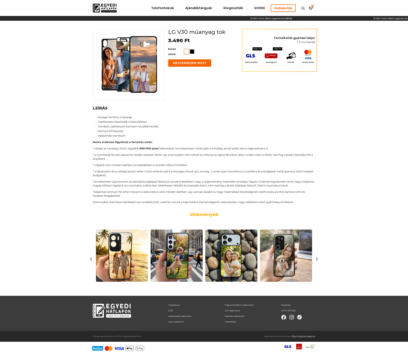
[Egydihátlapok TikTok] (299, 317)
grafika (287, 336)
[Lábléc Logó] (112, 310)
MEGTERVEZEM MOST (190, 63)
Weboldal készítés (272, 336)
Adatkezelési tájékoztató (179, 316)
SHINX (259, 8)
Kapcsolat (286, 305)
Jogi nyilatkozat (176, 322)
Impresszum (174, 305)
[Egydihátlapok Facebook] (283, 317)
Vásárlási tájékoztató (234, 316)
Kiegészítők (233, 8)
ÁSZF (170, 310)
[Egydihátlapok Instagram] (291, 317)
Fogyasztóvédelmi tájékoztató (239, 305)
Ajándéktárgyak (198, 8)
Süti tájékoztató (232, 310)
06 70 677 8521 (288, 310)
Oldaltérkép (230, 322)
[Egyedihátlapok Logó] (105, 7)
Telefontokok (162, 8)
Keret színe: (172, 52)
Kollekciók (283, 8)
